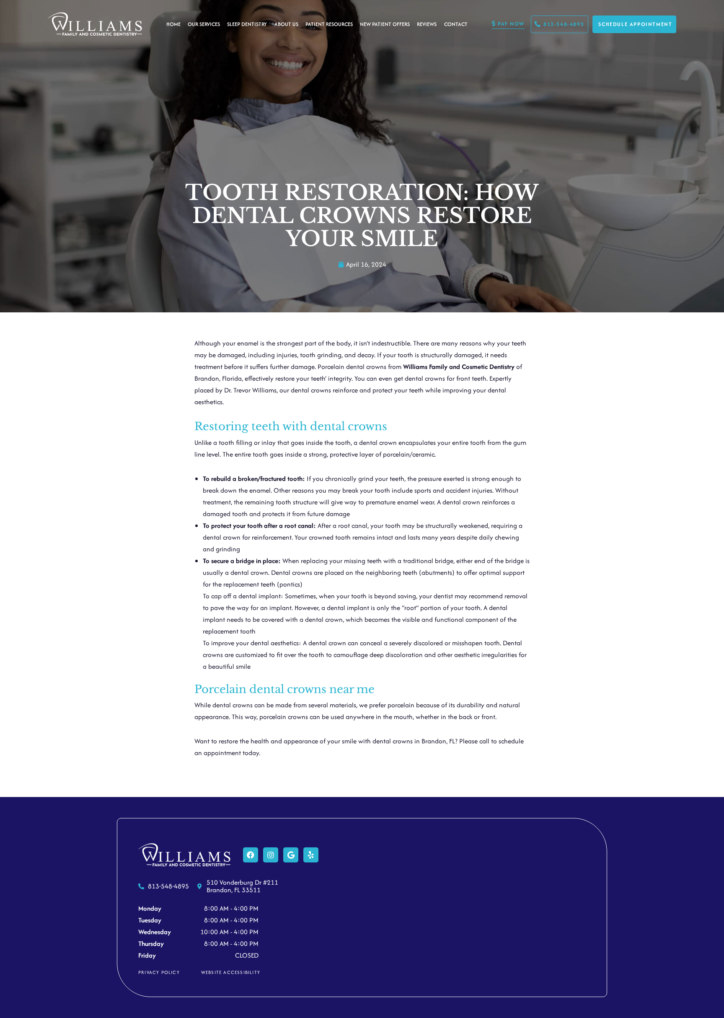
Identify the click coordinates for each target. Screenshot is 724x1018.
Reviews (427, 24)
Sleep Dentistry (247, 24)
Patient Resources (329, 24)
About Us (286, 24)
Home (173, 24)
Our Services (204, 24)
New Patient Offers (385, 24)
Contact (456, 24)
